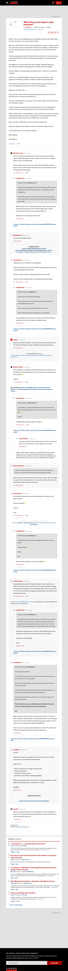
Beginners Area (26, 859)
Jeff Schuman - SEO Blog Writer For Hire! (22, 602)
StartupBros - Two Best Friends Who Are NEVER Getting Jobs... (34, 252)
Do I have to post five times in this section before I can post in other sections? (33, 856)
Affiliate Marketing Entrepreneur (20, 827)
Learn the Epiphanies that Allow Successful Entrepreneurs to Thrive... (34, 250)
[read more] (46, 850)
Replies (13, 852)
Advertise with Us (56, 16)
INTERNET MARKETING (30, 29)
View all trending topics (15, 905)
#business (12, 143)
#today (19, 143)
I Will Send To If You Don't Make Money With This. (34, 523)
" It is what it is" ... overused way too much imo (28, 844)
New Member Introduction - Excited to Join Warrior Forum (32, 881)
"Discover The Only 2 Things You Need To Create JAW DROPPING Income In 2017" (34, 225)
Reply (13, 864)
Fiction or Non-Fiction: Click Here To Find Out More (34, 801)
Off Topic (24, 846)
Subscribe (40, 29)
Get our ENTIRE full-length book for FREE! (34, 248)
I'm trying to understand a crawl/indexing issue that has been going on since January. (33, 868)
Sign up (58, 3)
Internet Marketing (28, 871)
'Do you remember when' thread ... (23, 893)
